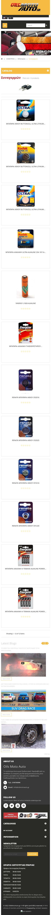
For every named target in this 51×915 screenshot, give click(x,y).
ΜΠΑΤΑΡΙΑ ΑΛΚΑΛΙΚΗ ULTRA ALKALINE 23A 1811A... (26, 252)
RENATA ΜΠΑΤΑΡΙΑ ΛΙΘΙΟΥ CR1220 (25, 526)
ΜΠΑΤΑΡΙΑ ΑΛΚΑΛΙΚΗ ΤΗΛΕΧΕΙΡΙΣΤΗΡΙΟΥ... (25, 346)
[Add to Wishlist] (26, 134)
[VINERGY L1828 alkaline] (25, 286)
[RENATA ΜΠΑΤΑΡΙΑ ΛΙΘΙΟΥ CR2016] (25, 380)
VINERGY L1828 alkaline (26, 303)
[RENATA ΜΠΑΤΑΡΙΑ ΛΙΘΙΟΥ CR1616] (25, 469)
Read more (6, 679)
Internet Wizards (41, 908)
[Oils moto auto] (25, 7)
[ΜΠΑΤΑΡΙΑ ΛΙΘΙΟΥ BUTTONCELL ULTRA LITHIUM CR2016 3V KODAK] (25, 196)
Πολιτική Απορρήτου (17, 908)
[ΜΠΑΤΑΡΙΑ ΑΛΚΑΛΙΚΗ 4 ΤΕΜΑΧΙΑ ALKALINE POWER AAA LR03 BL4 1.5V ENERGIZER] (25, 555)
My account (7, 830)
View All (47, 754)
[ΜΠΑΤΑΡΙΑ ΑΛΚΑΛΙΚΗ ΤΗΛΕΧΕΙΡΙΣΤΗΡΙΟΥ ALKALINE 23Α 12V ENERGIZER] (25, 333)
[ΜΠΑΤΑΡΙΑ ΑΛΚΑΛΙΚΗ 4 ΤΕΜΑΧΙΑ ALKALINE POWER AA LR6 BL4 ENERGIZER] (25, 598)
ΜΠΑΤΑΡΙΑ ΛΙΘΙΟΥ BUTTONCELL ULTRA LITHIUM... (25, 124)
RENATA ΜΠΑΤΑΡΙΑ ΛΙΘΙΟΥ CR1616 (25, 483)
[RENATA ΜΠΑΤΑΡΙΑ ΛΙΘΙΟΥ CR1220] (25, 512)
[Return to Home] (1, 59)
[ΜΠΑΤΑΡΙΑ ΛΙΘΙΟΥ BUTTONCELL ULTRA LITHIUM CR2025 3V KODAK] (25, 110)
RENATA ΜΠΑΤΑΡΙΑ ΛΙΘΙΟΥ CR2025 (25, 440)
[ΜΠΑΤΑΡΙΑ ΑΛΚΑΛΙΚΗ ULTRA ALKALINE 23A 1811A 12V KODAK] (25, 239)
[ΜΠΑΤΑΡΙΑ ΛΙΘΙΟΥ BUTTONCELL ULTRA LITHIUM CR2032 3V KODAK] (25, 153)
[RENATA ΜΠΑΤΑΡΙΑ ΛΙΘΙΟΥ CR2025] (25, 427)
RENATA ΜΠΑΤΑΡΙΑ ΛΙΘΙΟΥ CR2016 (25, 397)
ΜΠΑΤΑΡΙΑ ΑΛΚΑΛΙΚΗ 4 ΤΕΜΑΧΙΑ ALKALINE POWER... (25, 569)
